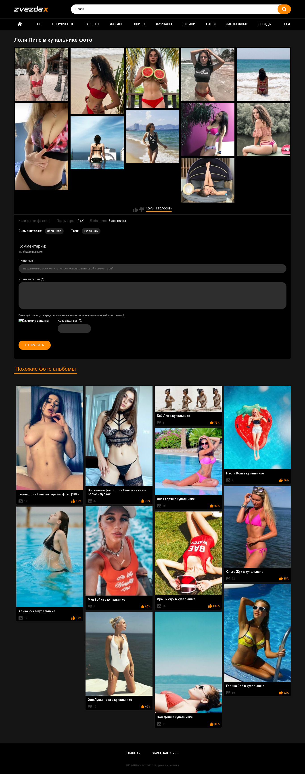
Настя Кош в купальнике (245, 473)
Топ (38, 24)
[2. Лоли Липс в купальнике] (97, 81)
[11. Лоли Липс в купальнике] (207, 180)
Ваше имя (26, 261)
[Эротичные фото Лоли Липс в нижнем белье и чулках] (119, 436)
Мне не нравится (141, 209)
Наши (211, 24)
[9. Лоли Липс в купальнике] (152, 136)
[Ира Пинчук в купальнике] (188, 553)
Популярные (63, 24)
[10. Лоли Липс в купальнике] (97, 142)
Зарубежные (237, 24)
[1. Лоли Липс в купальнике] (41, 74)
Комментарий (29, 279)
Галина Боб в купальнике (245, 686)
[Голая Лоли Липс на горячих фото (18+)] (49, 438)
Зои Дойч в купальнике (175, 717)
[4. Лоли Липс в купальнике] (207, 74)
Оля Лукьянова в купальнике (110, 700)
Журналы (164, 24)
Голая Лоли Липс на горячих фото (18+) (49, 494)
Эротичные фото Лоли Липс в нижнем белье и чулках (117, 492)
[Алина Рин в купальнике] (49, 557)
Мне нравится (135, 209)
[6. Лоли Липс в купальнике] (41, 146)
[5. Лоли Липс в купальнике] (263, 74)
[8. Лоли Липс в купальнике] (263, 129)
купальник (91, 231)
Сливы (139, 24)
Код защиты (67, 320)
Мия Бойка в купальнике (106, 599)
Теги (286, 24)
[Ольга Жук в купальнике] (257, 526)
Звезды (265, 24)
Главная (19, 24)
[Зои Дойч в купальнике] (188, 662)
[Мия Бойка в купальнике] (119, 551)
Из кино (116, 24)
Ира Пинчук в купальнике (176, 599)
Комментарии (32, 246)
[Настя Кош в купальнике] (257, 427)
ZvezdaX (145, 765)
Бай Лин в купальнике (173, 416)
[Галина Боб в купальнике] (257, 633)
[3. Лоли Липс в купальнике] (152, 78)
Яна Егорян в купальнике (176, 499)
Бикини (188, 24)
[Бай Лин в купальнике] (188, 399)
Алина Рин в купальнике (37, 611)
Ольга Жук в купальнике (244, 571)
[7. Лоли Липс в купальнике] (207, 129)
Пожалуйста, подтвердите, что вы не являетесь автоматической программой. (72, 315)
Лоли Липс (54, 231)
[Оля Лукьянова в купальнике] (119, 654)
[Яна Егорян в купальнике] (188, 461)
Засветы (91, 24)
